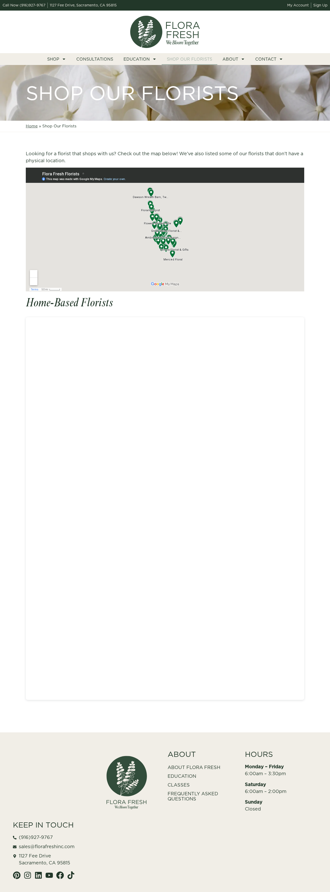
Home (32, 126)
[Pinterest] (17, 875)
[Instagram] (27, 875)
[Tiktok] (71, 875)
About (230, 59)
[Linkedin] (38, 875)
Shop (53, 59)
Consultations (94, 59)
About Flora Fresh (194, 767)
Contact (265, 59)
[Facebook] (60, 875)
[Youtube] (49, 875)
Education (136, 59)
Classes (179, 785)
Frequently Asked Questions (193, 796)
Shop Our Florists (189, 59)
